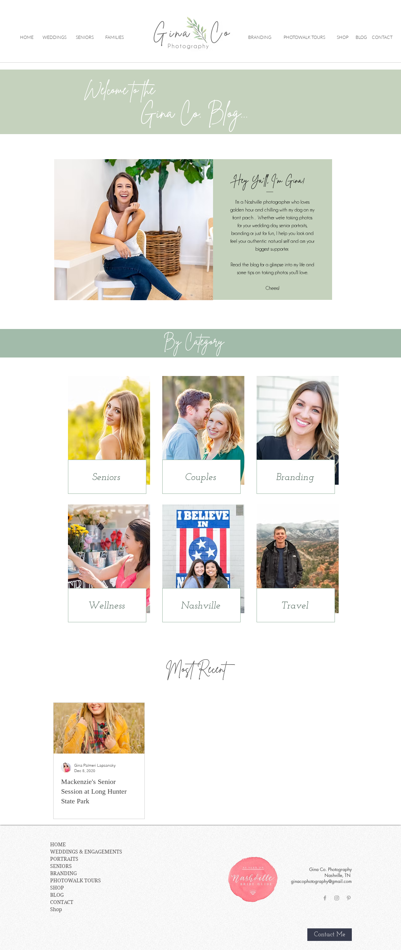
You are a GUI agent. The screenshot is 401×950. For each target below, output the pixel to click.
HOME (58, 845)
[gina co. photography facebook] (325, 898)
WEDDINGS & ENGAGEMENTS (86, 852)
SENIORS (61, 866)
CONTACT (61, 902)
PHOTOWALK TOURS (75, 881)
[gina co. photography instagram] (337, 898)
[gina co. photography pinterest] (349, 898)
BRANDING (63, 873)
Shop (56, 909)
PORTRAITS (64, 859)
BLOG (57, 895)
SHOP (57, 888)
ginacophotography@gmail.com (321, 881)
